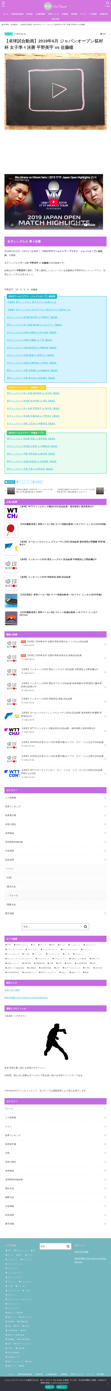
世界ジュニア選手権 (78, 959)
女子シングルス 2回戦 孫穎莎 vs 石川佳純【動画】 (32, 332)
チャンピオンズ (13, 954)
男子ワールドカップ (48, 972)
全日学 (69, 963)
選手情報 (74, 14)
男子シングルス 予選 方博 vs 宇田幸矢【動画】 (30, 469)
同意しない (61, 1387)
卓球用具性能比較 (17, 14)
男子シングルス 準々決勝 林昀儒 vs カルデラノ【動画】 (35, 325)
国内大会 (11, 886)
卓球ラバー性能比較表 (15, 968)
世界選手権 (103, 14)
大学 (58, 968)
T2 (34, 945)
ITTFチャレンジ (22, 945)
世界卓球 (27, 963)
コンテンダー (33, 949)
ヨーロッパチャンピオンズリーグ (19, 959)
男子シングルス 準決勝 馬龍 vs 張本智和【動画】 (31, 438)
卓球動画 (65, 14)
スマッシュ (87, 949)
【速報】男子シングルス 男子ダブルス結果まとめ (31, 302)
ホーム (6, 14)
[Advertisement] (55, 151)
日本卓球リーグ (30, 972)
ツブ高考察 (93, 14)
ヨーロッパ (79, 954)
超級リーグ (75, 972)
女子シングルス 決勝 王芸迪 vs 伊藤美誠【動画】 (31, 423)
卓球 (94, 963)
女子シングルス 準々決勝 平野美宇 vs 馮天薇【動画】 (34, 408)
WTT (53, 945)
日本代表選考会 (13, 972)
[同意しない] (107, 1383)
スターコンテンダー (70, 949)
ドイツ (10, 868)
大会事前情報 (40, 14)
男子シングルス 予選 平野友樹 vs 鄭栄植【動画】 (31, 454)
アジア (62, 945)
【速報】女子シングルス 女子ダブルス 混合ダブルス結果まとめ (38, 309)
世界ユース (96, 959)
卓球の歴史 (55, 19)
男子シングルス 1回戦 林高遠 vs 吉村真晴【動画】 (32, 461)
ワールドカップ (43, 959)
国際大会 (11, 904)
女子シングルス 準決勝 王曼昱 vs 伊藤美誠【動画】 (32, 446)
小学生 (87, 968)
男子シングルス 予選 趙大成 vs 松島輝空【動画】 (31, 378)
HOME (6, 24)
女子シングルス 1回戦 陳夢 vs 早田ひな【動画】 (31, 355)
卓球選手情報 (46, 968)
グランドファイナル (14, 949)
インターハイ (75, 945)
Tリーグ (83, 14)
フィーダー (38, 954)
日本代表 (98, 968)
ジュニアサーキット (50, 949)
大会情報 (9, 850)
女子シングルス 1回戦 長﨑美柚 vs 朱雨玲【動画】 (32, 363)
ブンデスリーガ (54, 954)
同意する (49, 1387)
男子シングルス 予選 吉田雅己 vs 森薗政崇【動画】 (32, 370)
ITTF (9, 945)
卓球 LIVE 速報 (11, 990)
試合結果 (30, 14)
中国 (9, 877)
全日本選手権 (82, 963)
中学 (60, 963)
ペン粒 (67, 954)
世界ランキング (53, 14)
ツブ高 (26, 954)
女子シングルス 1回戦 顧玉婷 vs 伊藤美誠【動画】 (32, 347)
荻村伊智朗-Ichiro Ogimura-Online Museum (26, 997)
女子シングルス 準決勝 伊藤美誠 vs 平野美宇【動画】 (34, 416)
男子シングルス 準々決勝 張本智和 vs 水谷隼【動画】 (34, 393)
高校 (86, 972)
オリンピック (91, 945)
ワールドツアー (24, 482)
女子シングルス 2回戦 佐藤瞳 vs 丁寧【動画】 (30, 340)
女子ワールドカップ (72, 968)
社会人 (63, 972)
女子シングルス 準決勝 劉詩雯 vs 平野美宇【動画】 (32, 317)
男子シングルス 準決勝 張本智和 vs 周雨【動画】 (31, 401)
